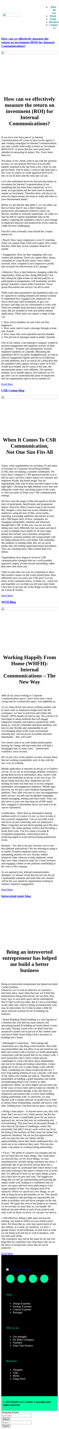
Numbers (17, 1342)
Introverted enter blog (16, 896)
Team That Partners (23, 1345)
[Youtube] (44, 1279)
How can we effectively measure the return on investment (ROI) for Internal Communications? (27, 42)
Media (16, 1375)
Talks (15, 1372)
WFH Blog (8, 602)
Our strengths (20, 1336)
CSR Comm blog (12, 390)
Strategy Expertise (22, 1306)
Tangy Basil (19, 1378)
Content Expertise (22, 1309)
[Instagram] (10, 1279)
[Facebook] (22, 1279)
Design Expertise (21, 1303)
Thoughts (18, 1369)
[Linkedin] (33, 1279)
